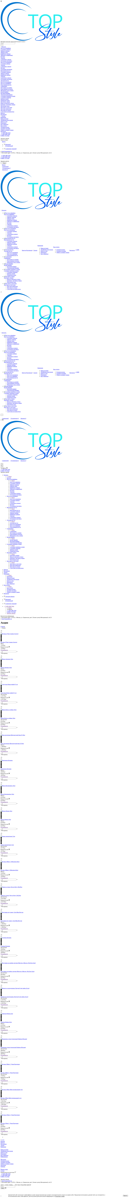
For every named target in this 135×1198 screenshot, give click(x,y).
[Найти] (2, 45)
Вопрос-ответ (4, 1169)
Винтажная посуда (15, 510)
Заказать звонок (11, 613)
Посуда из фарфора (15, 482)
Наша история (4, 1149)
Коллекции (4, 1144)
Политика (3, 1165)
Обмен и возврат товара (7, 1163)
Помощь (3, 1166)
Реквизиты (3, 1154)
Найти (2, 1188)
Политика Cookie (59, 1196)
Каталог (9, 477)
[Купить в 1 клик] (1, 631)
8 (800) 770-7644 (5, 135)
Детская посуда (14, 523)
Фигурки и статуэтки (15, 564)
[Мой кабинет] (1, 416)
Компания (9, 576)
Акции (2, 1145)
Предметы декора (14, 555)
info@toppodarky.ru (7, 151)
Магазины (3, 1159)
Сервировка (13, 531)
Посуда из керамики (15, 499)
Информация (4, 1156)
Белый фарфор (14, 540)
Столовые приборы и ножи (17, 547)
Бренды (3, 1142)
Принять (125, 1195)
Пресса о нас (4, 1152)
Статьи (2, 1170)
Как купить (10, 588)
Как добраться (4, 1155)
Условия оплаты (5, 1161)
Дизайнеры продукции (7, 1151)
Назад (10, 476)
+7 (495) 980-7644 (5, 133)
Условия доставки (5, 1162)
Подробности (4, 650)
